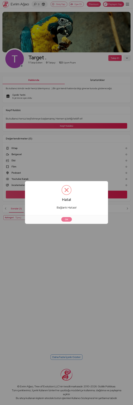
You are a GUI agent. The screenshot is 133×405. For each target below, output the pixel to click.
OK (66, 219)
